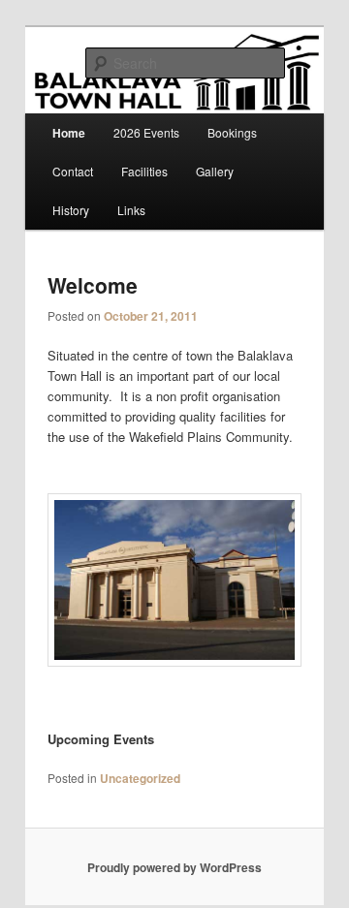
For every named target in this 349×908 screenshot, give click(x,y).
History (70, 210)
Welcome (93, 284)
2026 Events (146, 132)
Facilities (144, 171)
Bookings (232, 132)
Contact (72, 171)
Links (131, 210)
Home (68, 132)
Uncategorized (140, 778)
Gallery (215, 171)
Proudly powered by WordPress (174, 867)
